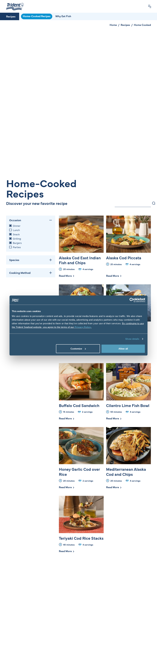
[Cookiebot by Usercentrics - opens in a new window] (131, 300)
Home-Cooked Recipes (36, 16)
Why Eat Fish (63, 16)
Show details (132, 339)
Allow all (123, 348)
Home (113, 25)
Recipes (10, 16)
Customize (76, 348)
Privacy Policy (83, 327)
